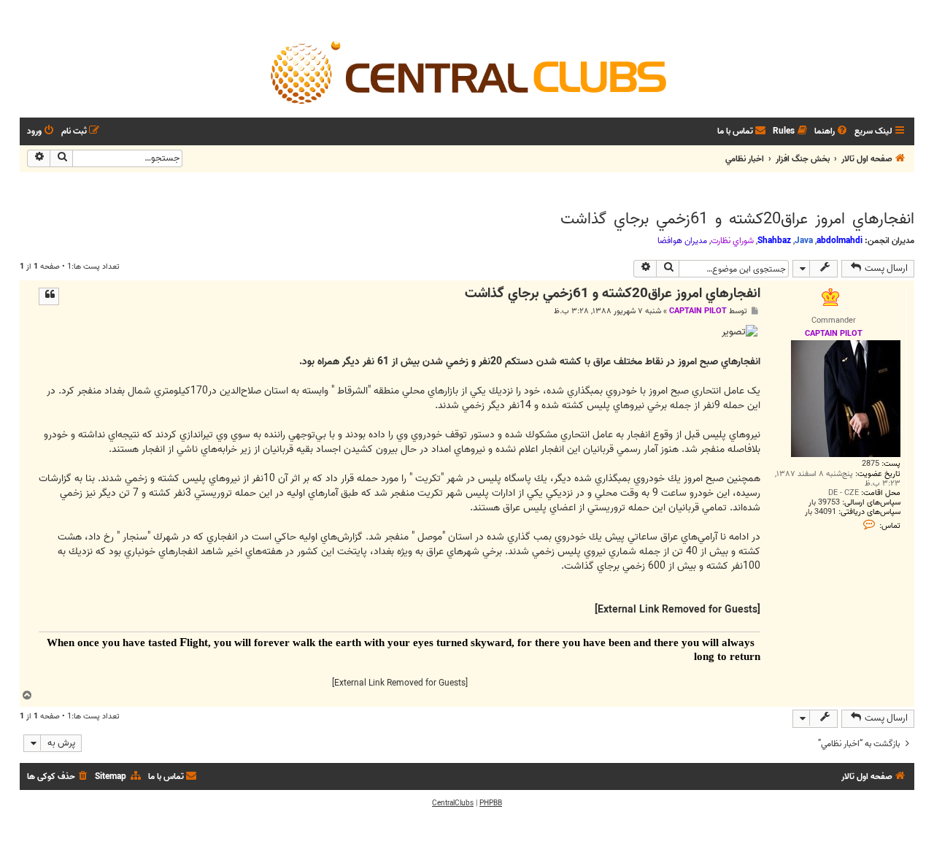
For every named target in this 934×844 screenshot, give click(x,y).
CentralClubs (453, 803)
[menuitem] (831, 132)
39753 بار (824, 502)
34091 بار (820, 512)
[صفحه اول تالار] (467, 71)
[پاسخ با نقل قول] (49, 296)
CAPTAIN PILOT (698, 311)
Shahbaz (774, 241)
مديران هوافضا (682, 241)
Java (804, 241)
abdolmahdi (839, 241)
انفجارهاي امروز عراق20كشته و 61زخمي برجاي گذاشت (737, 219)
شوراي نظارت (732, 241)
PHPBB (490, 803)
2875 (870, 464)
